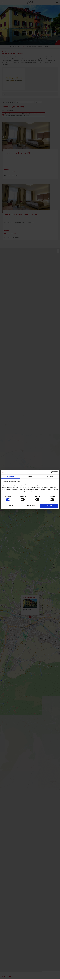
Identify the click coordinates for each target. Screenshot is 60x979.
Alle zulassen (49, 505)
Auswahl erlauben (30, 505)
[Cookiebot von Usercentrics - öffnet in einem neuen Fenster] (52, 472)
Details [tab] (30, 476)
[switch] (23, 500)
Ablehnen (10, 505)
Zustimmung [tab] (10, 476)
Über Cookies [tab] (49, 476)
